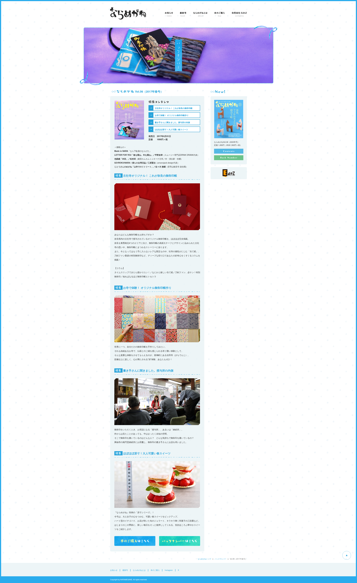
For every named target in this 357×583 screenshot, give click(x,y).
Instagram (169, 570)
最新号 (125, 570)
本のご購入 (155, 570)
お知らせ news (169, 14)
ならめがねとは (139, 570)
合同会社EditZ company (239, 14)
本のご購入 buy (219, 14)
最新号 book (183, 14)
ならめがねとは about (200, 14)
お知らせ (113, 570)
